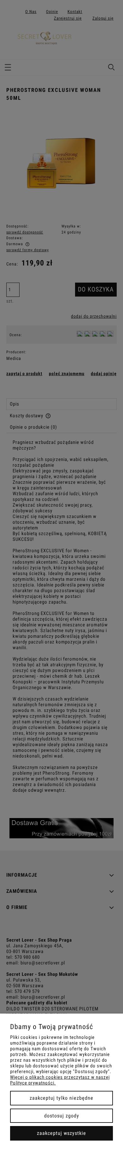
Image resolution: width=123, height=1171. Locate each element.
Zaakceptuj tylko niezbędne (61, 1098)
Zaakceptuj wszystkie (61, 1133)
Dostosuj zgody (61, 1116)
